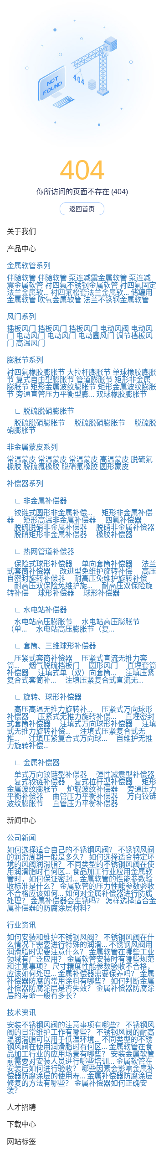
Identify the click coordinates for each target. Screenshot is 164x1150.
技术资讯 (21, 1012)
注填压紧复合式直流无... (101, 680)
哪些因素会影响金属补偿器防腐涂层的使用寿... (80, 1072)
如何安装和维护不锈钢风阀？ (54, 937)
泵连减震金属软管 (98, 278)
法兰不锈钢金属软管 (116, 300)
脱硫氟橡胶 (41, 467)
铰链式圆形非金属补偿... (49, 513)
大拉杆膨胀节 (89, 372)
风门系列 (21, 317)
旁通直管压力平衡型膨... (55, 394)
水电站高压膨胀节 (39, 622)
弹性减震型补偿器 (121, 774)
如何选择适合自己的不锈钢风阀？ (61, 850)
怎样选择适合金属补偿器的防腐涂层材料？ (81, 904)
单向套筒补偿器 (103, 564)
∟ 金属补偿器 (33, 763)
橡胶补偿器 (111, 535)
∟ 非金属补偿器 (37, 501)
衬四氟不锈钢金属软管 (81, 285)
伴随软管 (21, 278)
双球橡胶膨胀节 (121, 394)
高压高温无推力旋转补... (49, 709)
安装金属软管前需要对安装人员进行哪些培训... (80, 1057)
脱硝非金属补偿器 (121, 527)
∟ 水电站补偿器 (37, 610)
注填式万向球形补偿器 (92, 724)
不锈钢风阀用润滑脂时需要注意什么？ (80, 948)
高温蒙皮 (114, 459)
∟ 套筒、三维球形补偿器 (51, 646)
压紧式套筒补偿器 (39, 658)
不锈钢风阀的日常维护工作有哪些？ (80, 1028)
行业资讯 (21, 925)
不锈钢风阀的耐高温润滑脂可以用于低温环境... (80, 1035)
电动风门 (30, 336)
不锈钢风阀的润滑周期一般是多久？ (80, 853)
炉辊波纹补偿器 (89, 789)
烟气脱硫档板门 (50, 665)
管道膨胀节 (94, 379)
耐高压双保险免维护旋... (49, 586)
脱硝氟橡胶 (80, 467)
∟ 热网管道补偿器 (40, 551)
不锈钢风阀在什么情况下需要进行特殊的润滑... (80, 940)
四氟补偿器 (120, 520)
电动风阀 (114, 328)
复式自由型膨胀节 (45, 379)
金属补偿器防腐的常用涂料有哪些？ (80, 977)
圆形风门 (100, 665)
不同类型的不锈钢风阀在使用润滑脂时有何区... (80, 1043)
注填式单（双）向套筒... (73, 673)
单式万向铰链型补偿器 (47, 774)
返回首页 (82, 208)
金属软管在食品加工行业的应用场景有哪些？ (80, 1050)
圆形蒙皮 (114, 467)
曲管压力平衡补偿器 (81, 796)
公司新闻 (21, 838)
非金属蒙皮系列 (32, 447)
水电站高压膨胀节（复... (71, 629)
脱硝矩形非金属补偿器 (47, 535)
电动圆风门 (96, 336)
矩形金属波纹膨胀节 (63, 387)
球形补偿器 (52, 593)
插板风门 (21, 328)
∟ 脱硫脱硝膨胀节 (40, 411)
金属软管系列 (29, 265)
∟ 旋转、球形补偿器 (44, 697)
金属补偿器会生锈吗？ (67, 901)
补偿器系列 (25, 483)
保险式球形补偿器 (39, 564)
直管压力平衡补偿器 (81, 804)
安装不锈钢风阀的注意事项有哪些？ (65, 1025)
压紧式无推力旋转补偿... (73, 716)
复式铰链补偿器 (36, 782)
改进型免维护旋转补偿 (92, 571)
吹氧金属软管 (60, 300)
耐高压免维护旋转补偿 (107, 578)
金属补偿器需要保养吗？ (98, 974)
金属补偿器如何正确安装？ (77, 1086)
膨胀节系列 (25, 360)
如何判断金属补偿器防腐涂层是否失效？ (80, 984)
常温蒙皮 (21, 459)
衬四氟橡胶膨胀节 (36, 372)
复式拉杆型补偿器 (100, 782)
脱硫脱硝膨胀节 (36, 423)
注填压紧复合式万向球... (64, 738)
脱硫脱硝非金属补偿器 (47, 527)
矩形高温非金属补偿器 (56, 520)
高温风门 (30, 343)
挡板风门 (52, 328)
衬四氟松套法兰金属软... (90, 292)
